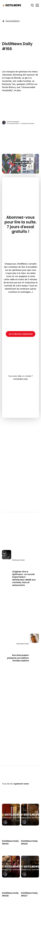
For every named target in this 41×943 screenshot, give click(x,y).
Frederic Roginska (13, 121)
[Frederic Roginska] (4, 123)
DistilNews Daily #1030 (10, 842)
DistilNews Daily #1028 (10, 894)
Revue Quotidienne (12, 21)
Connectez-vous (20, 379)
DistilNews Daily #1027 (29, 894)
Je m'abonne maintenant (21, 334)
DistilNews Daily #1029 (29, 842)
